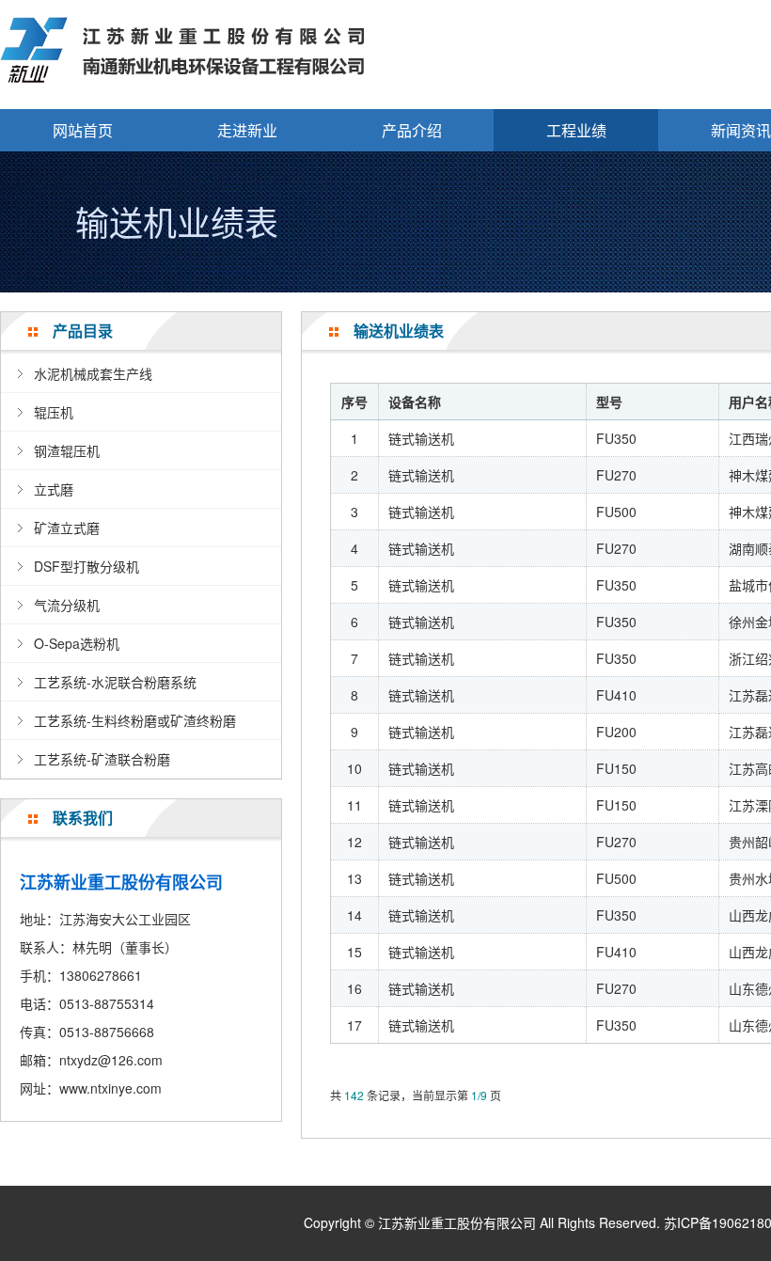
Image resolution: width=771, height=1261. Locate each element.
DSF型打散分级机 (86, 566)
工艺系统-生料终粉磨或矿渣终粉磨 (135, 720)
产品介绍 (412, 130)
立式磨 (53, 489)
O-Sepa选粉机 (76, 643)
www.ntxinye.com (110, 1088)
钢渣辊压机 (67, 450)
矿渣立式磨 (67, 527)
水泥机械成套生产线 (93, 373)
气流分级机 (67, 604)
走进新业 (247, 130)
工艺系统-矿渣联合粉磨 (102, 758)
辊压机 (53, 411)
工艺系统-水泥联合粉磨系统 (115, 681)
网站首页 (83, 130)
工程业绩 (576, 130)
